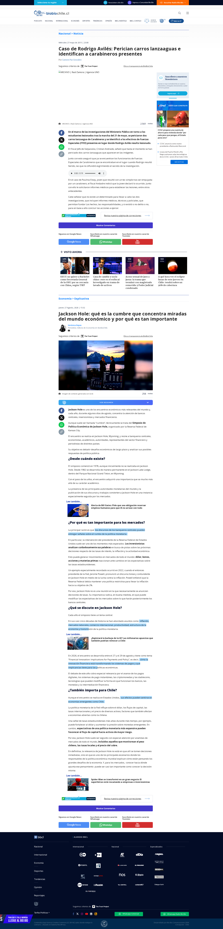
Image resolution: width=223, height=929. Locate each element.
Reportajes (39, 895)
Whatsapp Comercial (130, 914)
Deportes (86, 21)
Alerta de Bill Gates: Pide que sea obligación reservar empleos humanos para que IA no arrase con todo (118, 506)
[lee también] (78, 510)
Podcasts (38, 21)
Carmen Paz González (72, 59)
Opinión (108, 21)
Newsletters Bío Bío (116, 2)
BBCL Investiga (121, 21)
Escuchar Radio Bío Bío (173, 2)
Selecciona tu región (47, 2)
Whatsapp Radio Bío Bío (176, 914)
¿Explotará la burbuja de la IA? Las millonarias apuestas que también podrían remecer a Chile (122, 639)
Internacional (62, 21)
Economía (75, 21)
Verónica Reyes (74, 325)
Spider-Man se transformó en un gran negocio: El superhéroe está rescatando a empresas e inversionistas (120, 780)
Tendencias (97, 21)
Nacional (49, 21)
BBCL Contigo (135, 21)
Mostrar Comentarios (105, 225)
